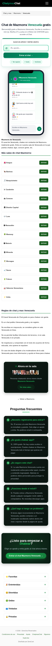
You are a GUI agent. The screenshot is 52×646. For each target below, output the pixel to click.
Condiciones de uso (8, 634)
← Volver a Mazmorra (26, 399)
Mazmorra (17, 13)
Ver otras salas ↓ (26, 387)
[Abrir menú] (47, 3)
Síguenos (47, 634)
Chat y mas (7, 13)
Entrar (44, 162)
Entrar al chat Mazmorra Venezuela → (26, 556)
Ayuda (28, 634)
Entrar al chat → (26, 55)
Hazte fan (26, 638)
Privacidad (20, 634)
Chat (11, 3)
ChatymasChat (37, 634)
